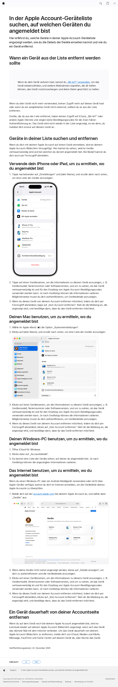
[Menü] (114, 3)
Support (13, 670)
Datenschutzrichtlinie (11, 682)
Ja (26, 662)
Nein (36, 662)
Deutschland (110, 679)
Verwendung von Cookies (83, 682)
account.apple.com (43, 493)
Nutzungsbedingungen (30, 682)
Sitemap (68, 682)
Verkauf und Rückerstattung (52, 682)
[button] (100, 3)
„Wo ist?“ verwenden (78, 82)
